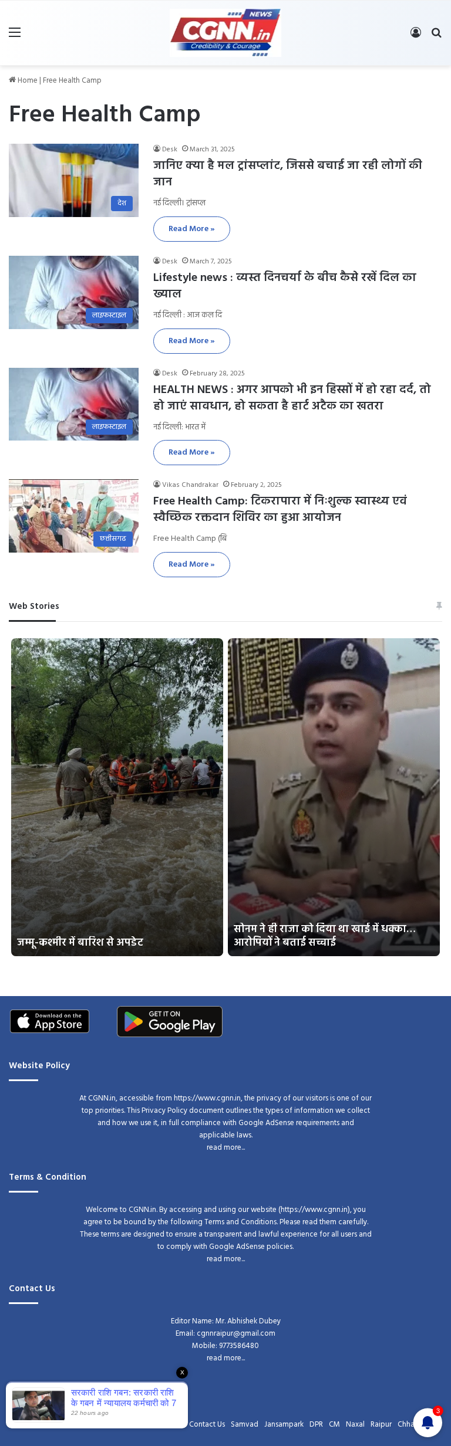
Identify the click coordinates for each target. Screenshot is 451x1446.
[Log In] (416, 37)
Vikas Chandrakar (190, 485)
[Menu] (15, 37)
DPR (316, 1424)
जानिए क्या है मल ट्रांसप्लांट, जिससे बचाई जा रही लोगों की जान (287, 174)
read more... (226, 1148)
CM (334, 1424)
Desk (169, 149)
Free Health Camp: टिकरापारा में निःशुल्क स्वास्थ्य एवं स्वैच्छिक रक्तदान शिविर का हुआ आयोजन (280, 509)
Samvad (244, 1424)
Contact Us (207, 1424)
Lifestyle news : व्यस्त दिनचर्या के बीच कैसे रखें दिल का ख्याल (284, 286)
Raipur (381, 1424)
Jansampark (284, 1424)
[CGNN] (225, 33)
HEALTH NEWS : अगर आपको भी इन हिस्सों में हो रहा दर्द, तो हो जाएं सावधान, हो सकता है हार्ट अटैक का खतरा (292, 398)
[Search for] (436, 37)
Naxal (355, 1424)
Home (27, 80)
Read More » (192, 229)
